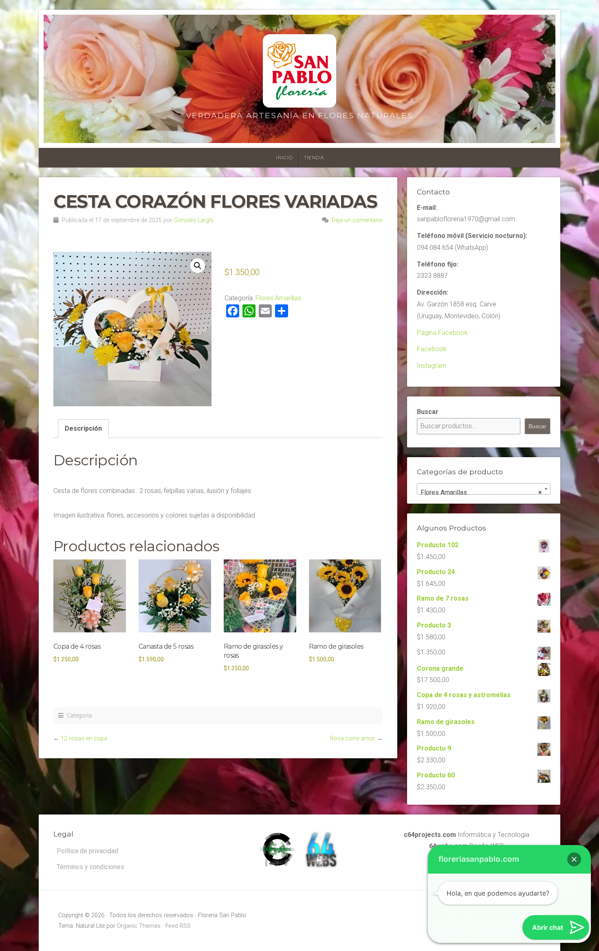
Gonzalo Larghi (194, 220)
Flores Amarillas (278, 298)
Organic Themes (139, 925)
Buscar (427, 412)
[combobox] (484, 489)
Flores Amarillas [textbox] (481, 492)
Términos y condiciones (90, 867)
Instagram (431, 366)
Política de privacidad (87, 851)
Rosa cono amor (352, 738)
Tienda (314, 157)
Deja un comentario (357, 220)
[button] (197, 265)
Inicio (284, 157)
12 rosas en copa (84, 738)
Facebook (432, 349)
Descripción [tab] (83, 428)
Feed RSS (178, 925)
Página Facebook (442, 333)
